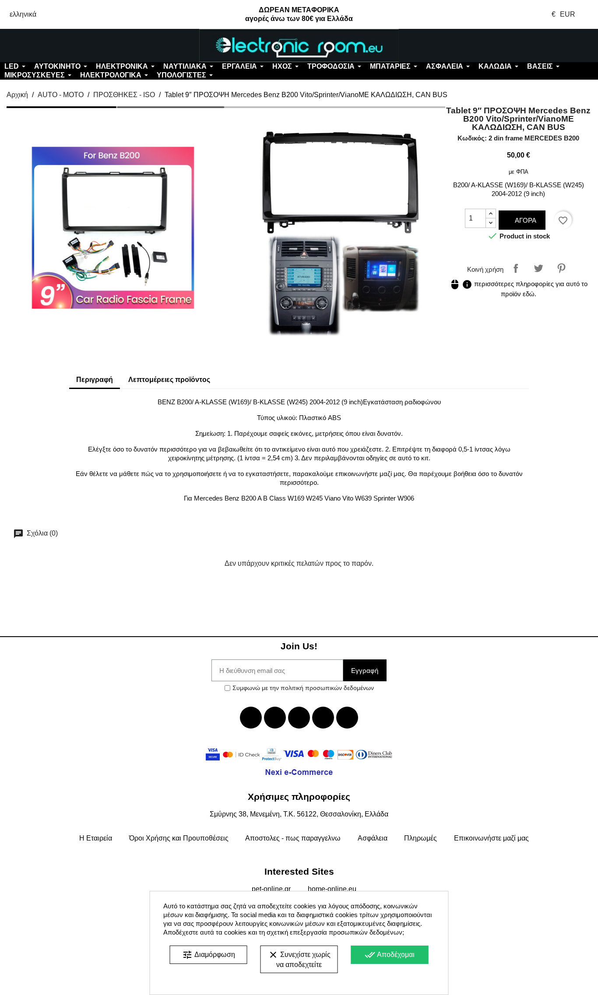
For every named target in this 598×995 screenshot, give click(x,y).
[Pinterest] (347, 718)
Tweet (538, 268)
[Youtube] (299, 718)
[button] (50, 45)
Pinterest (561, 268)
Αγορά (524, 220)
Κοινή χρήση (515, 268)
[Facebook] (251, 718)
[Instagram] (323, 718)
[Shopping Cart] (548, 45)
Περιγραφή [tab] (94, 379)
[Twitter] (275, 718)
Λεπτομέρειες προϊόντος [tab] (169, 379)
